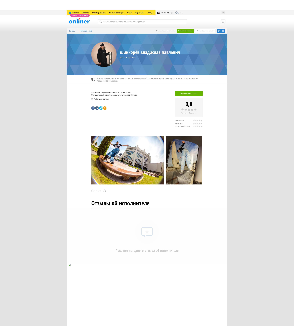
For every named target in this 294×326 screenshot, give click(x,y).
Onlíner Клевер (166, 13)
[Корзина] (223, 21)
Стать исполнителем (205, 31)
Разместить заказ (185, 31)
